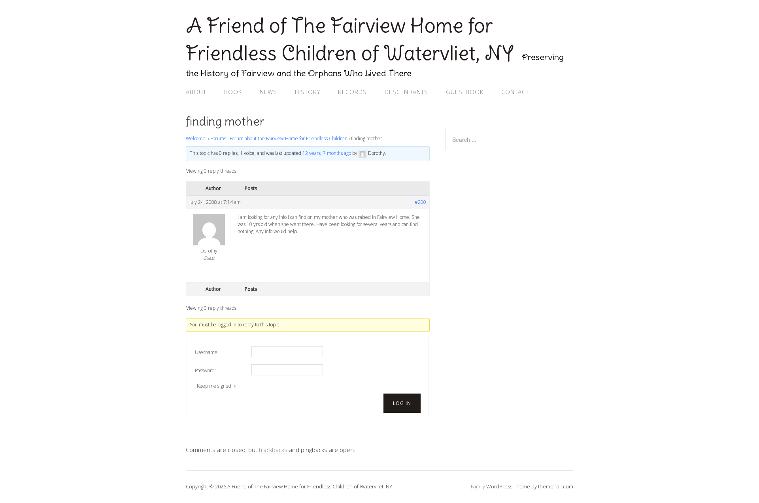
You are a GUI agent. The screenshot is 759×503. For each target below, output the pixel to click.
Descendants (406, 92)
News (268, 92)
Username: (207, 352)
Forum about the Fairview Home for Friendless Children (288, 138)
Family (478, 486)
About (196, 92)
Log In (402, 403)
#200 (420, 202)
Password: (205, 370)
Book (233, 92)
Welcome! (196, 138)
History (307, 92)
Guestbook (464, 92)
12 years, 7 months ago (326, 153)
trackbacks (273, 450)
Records (352, 92)
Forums (218, 138)
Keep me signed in (216, 385)
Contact (515, 92)
